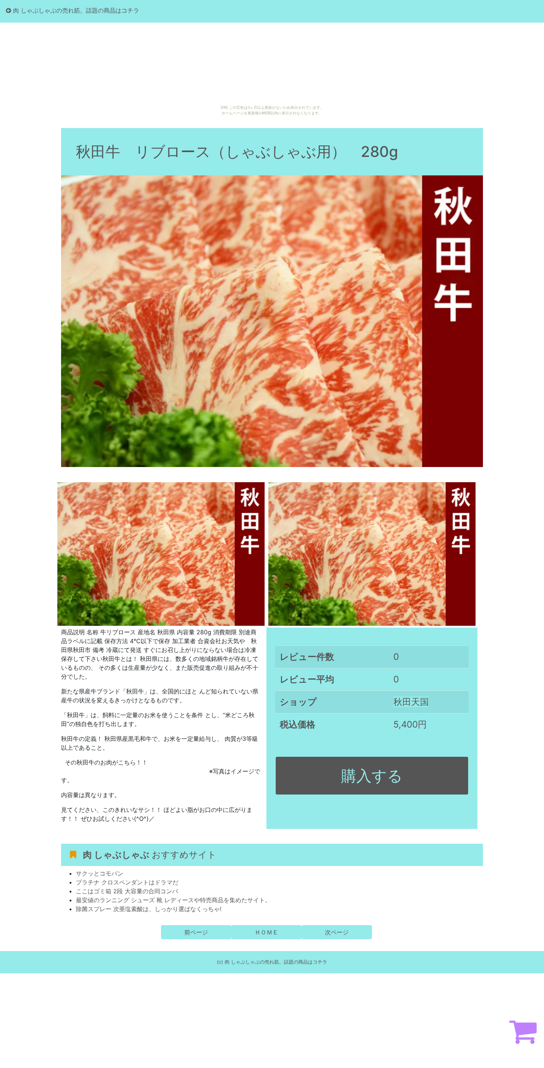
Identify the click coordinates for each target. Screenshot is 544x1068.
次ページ (337, 932)
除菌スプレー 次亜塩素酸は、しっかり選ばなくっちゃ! (148, 909)
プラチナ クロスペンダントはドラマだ (127, 882)
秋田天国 (411, 701)
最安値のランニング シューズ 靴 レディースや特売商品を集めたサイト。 (173, 900)
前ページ (196, 932)
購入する (372, 775)
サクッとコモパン (99, 873)
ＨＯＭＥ (266, 932)
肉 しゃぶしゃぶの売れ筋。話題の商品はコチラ (75, 10)
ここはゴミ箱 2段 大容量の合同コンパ (127, 891)
